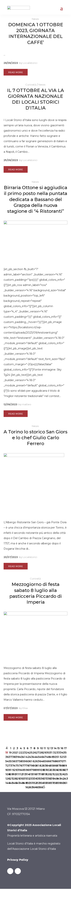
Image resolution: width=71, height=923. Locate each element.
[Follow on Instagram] (18, 871)
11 (45, 748)
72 (6, 765)
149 (23, 783)
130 (20, 778)
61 (30, 761)
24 (27, 752)
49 (51, 757)
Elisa (25, 708)
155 (44, 783)
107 (64, 770)
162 (26, 787)
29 (44, 752)
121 (51, 774)
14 (55, 748)
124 (61, 774)
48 (47, 757)
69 (57, 761)
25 (30, 752)
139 (51, 778)
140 (54, 778)
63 (37, 761)
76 (20, 765)
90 (6, 770)
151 (30, 783)
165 (36, 787)
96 (27, 770)
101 (44, 770)
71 (64, 761)
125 (64, 774)
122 (54, 774)
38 (13, 757)
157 (51, 783)
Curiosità (30, 84)
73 (10, 765)
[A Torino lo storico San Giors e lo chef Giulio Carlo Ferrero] (36, 483)
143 (64, 778)
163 (30, 787)
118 (40, 774)
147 (17, 783)
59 (23, 761)
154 (40, 783)
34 (61, 752)
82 (40, 765)
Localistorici (30, 62)
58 (20, 761)
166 (40, 787)
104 (54, 770)
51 (57, 757)
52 (61, 757)
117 (37, 774)
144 (6, 783)
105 (57, 770)
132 (27, 778)
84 (47, 765)
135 (37, 778)
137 (44, 778)
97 (30, 770)
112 (20, 774)
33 (57, 752)
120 (47, 774)
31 (51, 752)
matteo (26, 404)
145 (10, 783)
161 (64, 783)
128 (13, 778)
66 (47, 761)
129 (17, 778)
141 (57, 778)
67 (51, 761)
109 (10, 774)
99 (37, 770)
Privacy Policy (17, 859)
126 (6, 778)
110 (13, 774)
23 (23, 752)
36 (6, 757)
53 (64, 757)
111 (17, 774)
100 (40, 770)
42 (27, 757)
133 (30, 778)
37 (10, 757)
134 (34, 778)
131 (23, 778)
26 (34, 752)
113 (23, 774)
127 (10, 778)
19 (10, 752)
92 (13, 770)
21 (17, 752)
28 (40, 752)
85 (51, 765)
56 (13, 761)
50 (54, 757)
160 (61, 783)
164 (33, 787)
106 (61, 770)
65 (44, 761)
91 (10, 770)
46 (40, 757)
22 (20, 752)
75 (17, 765)
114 (27, 774)
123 (57, 774)
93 (17, 770)
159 (57, 783)
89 (64, 765)
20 (13, 752)
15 (58, 748)
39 (17, 757)
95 (23, 770)
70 (61, 761)
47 (44, 757)
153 (37, 783)
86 (54, 765)
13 (51, 748)
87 (57, 765)
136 (40, 778)
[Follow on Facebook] (10, 871)
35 (64, 752)
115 (30, 774)
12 (48, 748)
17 (65, 748)
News (35, 18)
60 (27, 761)
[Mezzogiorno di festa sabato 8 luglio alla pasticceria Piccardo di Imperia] (36, 635)
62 (34, 761)
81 (37, 765)
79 (30, 765)
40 (20, 757)
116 (34, 774)
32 (54, 752)
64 (40, 761)
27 (37, 752)
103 (51, 770)
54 (6, 761)
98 (34, 770)
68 (54, 761)
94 (20, 770)
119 (44, 774)
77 (23, 765)
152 (34, 783)
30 (47, 752)
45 (37, 757)
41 (23, 757)
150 (27, 783)
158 (54, 783)
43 (30, 757)
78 (27, 765)
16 (61, 748)
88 (61, 765)
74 (13, 765)
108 (6, 774)
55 (10, 761)
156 (47, 783)
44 (34, 757)
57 (17, 761)
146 (13, 783)
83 (44, 765)
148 (20, 783)
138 (47, 778)
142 (61, 778)
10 (41, 748)
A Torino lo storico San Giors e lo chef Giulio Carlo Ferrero (35, 437)
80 (34, 765)
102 (47, 770)
